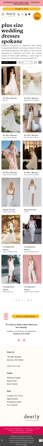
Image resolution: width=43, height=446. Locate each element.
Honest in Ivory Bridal (21, 333)
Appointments (12, 399)
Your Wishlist (12, 405)
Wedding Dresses (13, 378)
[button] (3, 14)
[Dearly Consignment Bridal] (32, 417)
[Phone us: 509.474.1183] (19, 14)
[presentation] (10, 80)
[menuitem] (3, 14)
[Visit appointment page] (37, 16)
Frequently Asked (14, 402)
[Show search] (22, 14)
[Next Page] (31, 300)
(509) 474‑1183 (13, 366)
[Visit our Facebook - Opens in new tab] (19, 340)
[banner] (11, 14)
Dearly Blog (11, 381)
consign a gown (21, 9)
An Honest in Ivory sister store (16, 2)
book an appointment (25, 316)
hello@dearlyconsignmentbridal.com (21, 432)
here (25, 444)
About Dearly (12, 384)
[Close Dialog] (1, 440)
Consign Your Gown (15, 396)
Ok (41, 440)
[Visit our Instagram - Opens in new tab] (24, 340)
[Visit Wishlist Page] (29, 14)
